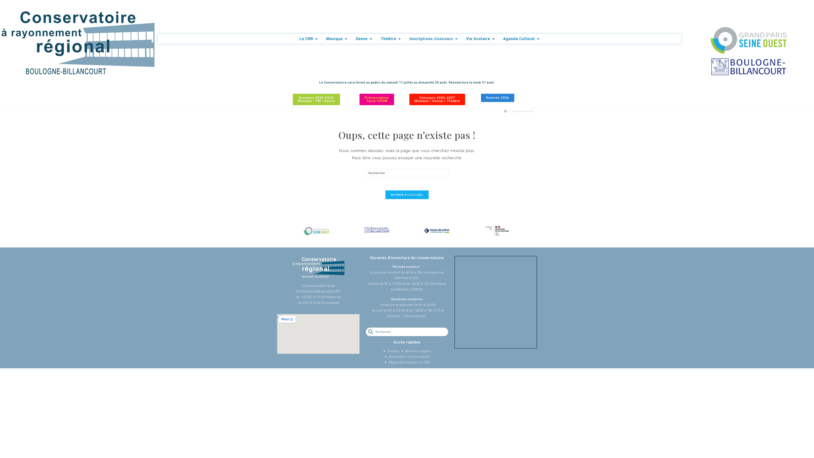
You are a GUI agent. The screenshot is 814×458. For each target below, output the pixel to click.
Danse (362, 38)
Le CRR (306, 38)
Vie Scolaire (478, 38)
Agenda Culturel (519, 38)
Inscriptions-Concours (431, 38)
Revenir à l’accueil (407, 194)
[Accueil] (505, 111)
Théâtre (388, 38)
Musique (334, 38)
